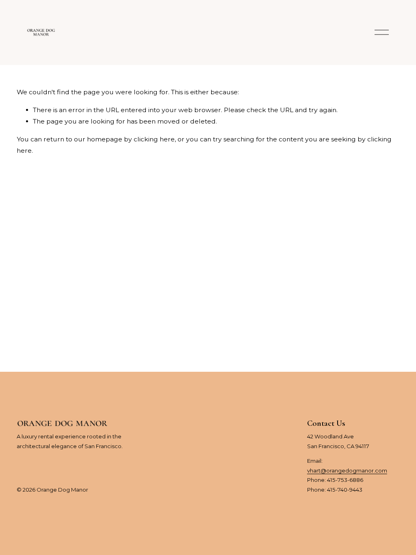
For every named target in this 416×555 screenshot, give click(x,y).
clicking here (154, 139)
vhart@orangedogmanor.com (347, 470)
